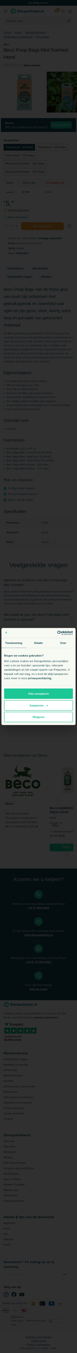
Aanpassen (37, 705)
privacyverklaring (39, 678)
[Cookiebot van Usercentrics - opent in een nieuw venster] (57, 633)
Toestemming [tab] (13, 642)
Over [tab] (63, 642)
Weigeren (38, 717)
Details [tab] (38, 642)
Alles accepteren (38, 693)
